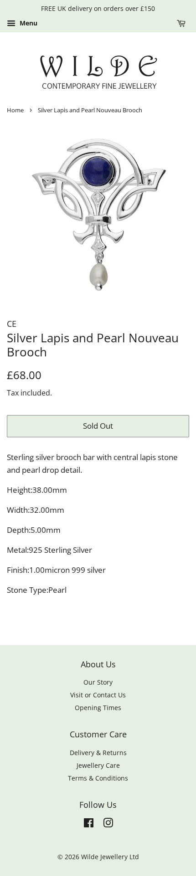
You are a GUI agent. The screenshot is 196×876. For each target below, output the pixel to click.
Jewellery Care (98, 765)
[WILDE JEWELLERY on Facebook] (88, 824)
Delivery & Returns (98, 752)
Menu (27, 23)
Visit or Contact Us (98, 695)
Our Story (98, 682)
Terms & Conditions (98, 778)
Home (15, 110)
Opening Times (98, 707)
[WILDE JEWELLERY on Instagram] (108, 824)
